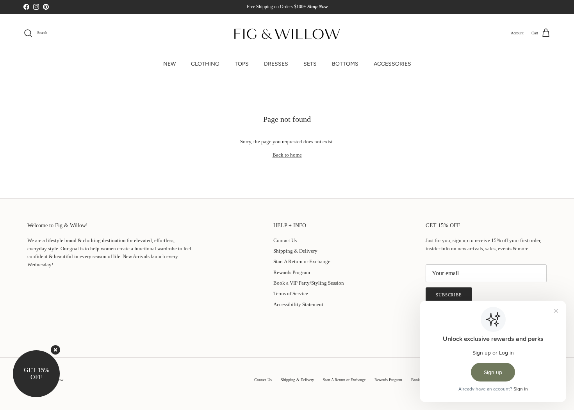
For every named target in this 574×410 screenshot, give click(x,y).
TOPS (242, 64)
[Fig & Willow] (287, 33)
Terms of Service (290, 293)
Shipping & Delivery (295, 251)
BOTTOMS (345, 64)
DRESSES (276, 64)
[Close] (55, 350)
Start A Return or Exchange (301, 261)
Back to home (287, 155)
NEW (169, 64)
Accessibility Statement (298, 304)
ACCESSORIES (392, 64)
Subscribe (449, 294)
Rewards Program (291, 272)
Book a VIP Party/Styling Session (308, 283)
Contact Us (285, 240)
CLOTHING (205, 64)
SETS (310, 64)
